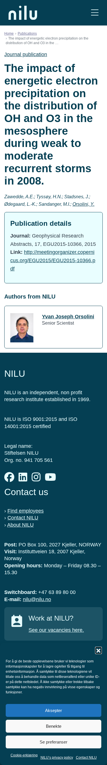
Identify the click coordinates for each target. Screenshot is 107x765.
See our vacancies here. (56, 630)
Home (9, 34)
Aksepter (53, 710)
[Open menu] (94, 13)
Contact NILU (86, 758)
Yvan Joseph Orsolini (68, 316)
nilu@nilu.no (37, 599)
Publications (27, 34)
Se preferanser (53, 742)
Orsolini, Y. (83, 204)
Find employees (25, 511)
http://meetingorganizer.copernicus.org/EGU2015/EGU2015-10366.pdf (52, 260)
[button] (98, 650)
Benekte (53, 726)
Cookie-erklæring (24, 755)
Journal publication (25, 54)
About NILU (20, 525)
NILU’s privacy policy (57, 758)
